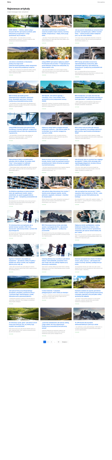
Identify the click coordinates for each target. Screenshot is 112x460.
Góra (9, 2)
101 (58, 342)
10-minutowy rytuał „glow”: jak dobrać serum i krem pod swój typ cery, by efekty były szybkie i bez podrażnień (23, 324)
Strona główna (101, 2)
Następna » (65, 342)
